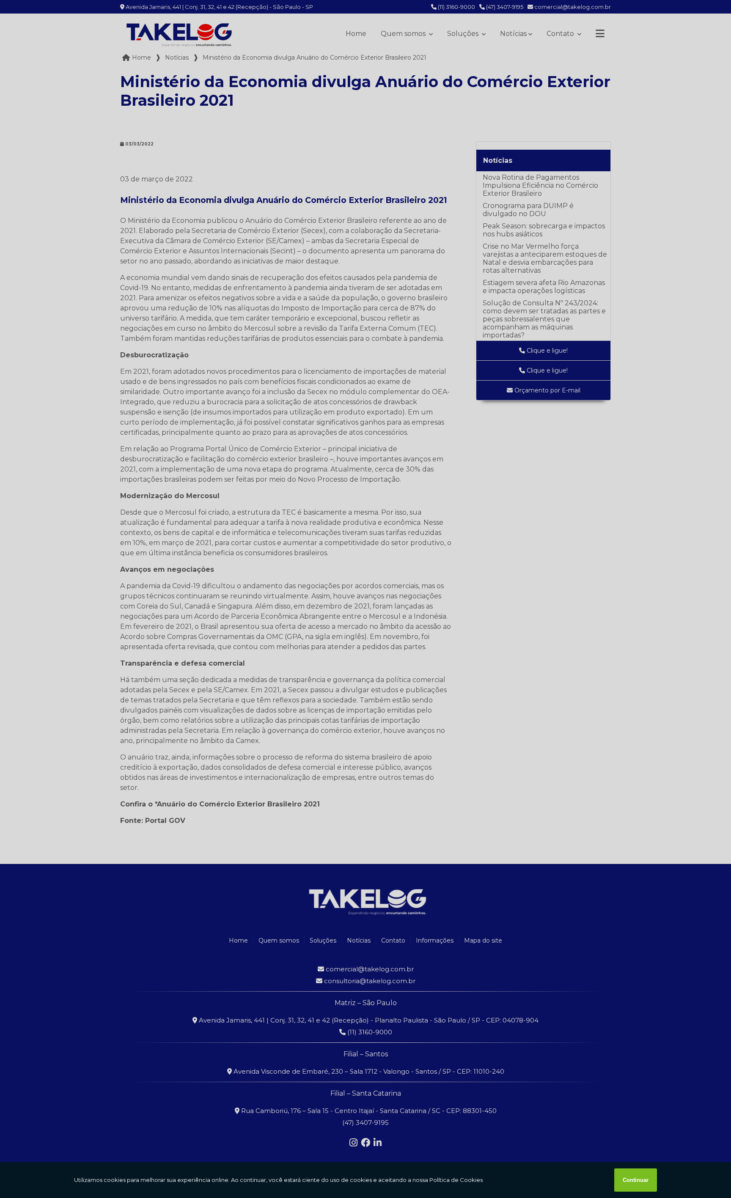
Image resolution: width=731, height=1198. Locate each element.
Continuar (636, 1180)
